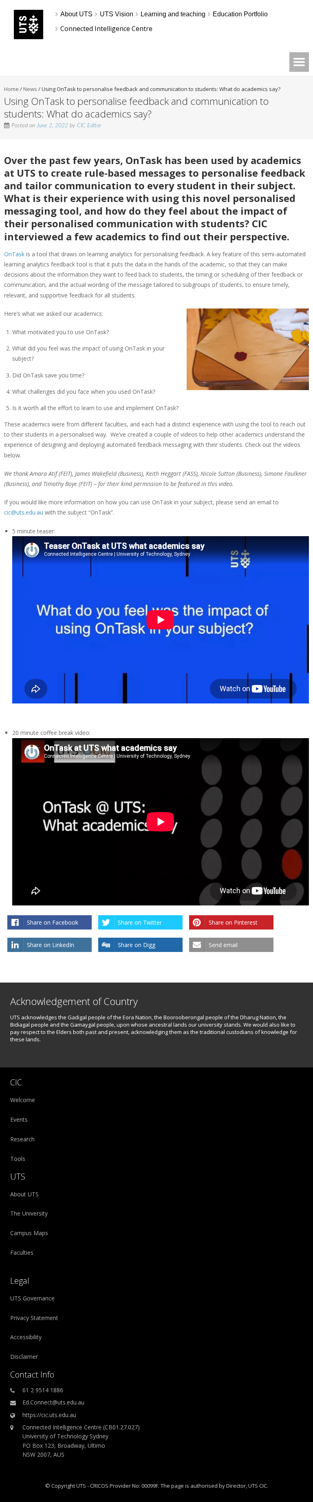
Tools (17, 1159)
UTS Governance (32, 1298)
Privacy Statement (34, 1318)
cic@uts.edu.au (23, 512)
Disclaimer (24, 1356)
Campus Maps (29, 1233)
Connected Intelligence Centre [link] (106, 29)
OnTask (144, 160)
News (30, 89)
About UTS (24, 1194)
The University (29, 1213)
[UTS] (28, 37)
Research (22, 1139)
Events (19, 1119)
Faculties (21, 1252)
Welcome (22, 1100)
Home (11, 89)
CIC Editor (89, 126)
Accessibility (26, 1337)
